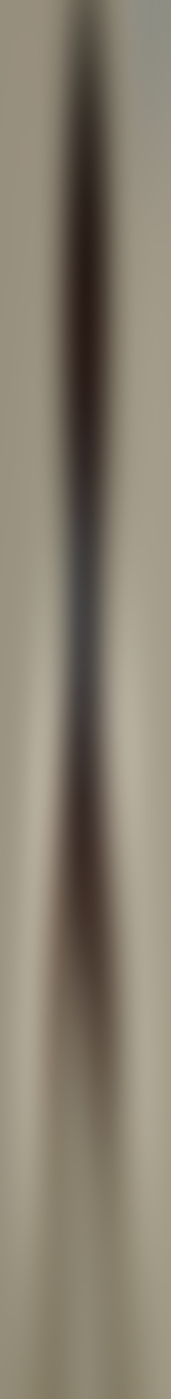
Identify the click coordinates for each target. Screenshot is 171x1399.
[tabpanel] (85, 1073)
